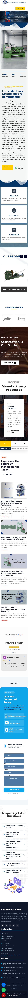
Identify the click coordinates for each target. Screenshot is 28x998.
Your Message (7, 775)
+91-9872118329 (7, 975)
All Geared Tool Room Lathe (14, 289)
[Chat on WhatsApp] (3, 990)
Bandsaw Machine (6, 938)
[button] (2, 16)
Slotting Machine (6, 943)
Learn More (7, 167)
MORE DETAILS (8, 362)
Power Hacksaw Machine (8, 936)
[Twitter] (10, 925)
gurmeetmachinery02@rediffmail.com (15, 977)
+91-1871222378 (11, 970)
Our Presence (7, 985)
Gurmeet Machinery (11, 909)
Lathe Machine (5, 933)
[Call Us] (3, 985)
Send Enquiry (20, 8)
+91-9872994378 (11, 973)
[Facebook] (2, 925)
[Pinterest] (13, 925)
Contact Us (21, 985)
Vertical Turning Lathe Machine (9, 945)
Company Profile (10, 983)
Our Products (18, 983)
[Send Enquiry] (3, 995)
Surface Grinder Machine (8, 950)
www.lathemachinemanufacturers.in (10, 955)
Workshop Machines (7, 941)
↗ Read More (4, 516)
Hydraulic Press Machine (8, 948)
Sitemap (24, 983)
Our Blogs (14, 985)
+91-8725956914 (20, 973)
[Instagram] (17, 925)
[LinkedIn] (6, 925)
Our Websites (14, 988)
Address (6, 769)
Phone (5, 757)
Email (5, 763)
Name (5, 752)
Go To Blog (7, 474)
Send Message (13, 789)
